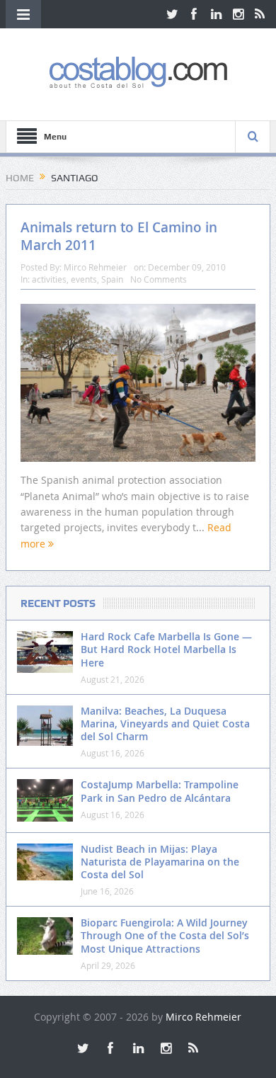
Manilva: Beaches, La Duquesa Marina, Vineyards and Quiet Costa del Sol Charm (165, 723)
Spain (112, 279)
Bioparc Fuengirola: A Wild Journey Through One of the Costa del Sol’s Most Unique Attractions (165, 935)
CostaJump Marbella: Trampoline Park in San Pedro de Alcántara (159, 791)
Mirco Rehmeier (95, 267)
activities (49, 279)
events (84, 279)
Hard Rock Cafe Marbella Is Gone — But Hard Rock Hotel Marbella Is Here (166, 649)
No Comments (158, 279)
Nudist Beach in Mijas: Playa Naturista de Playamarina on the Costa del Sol (160, 861)
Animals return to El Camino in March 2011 (119, 236)
